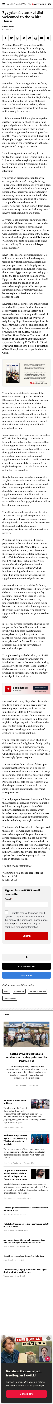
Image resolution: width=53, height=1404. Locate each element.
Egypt (6, 991)
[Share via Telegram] (23, 38)
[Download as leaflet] (36, 38)
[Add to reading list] (47, 38)
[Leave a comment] (41, 38)
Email (8, 899)
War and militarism (37, 991)
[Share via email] (30, 38)
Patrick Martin (8, 27)
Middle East (19, 991)
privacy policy (20, 923)
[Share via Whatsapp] (17, 38)
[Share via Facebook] (5, 38)
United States (10, 998)
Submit (26, 936)
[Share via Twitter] (11, 38)
